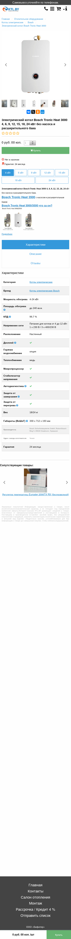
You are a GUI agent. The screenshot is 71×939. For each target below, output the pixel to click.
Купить (37, 150)
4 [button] (38, 109)
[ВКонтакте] (29, 112)
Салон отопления (35, 897)
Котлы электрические (41, 282)
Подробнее (7, 234)
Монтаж (35, 903)
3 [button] (33, 109)
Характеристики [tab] (35, 244)
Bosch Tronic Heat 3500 (18, 197)
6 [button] (48, 109)
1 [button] (23, 109)
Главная (35, 884)
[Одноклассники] (38, 112)
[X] (33, 112)
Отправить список (35, 915)
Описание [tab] (35, 254)
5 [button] (43, 109)
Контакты (35, 890)
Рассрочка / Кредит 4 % (35, 909)
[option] (35, 64)
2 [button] (28, 109)
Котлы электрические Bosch (45, 290)
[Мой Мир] (42, 112)
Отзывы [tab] (35, 263)
